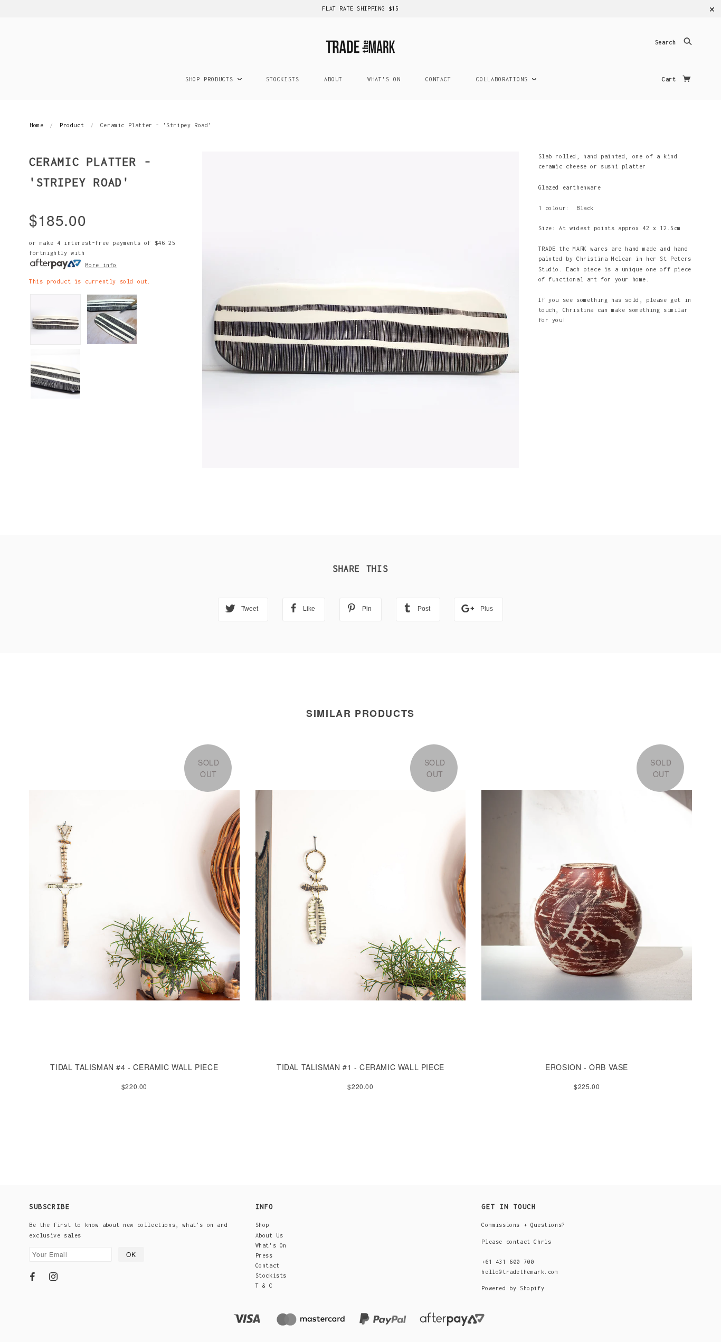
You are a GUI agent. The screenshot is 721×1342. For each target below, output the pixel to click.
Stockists (271, 1275)
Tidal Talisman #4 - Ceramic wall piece (134, 1067)
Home (36, 125)
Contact (267, 1265)
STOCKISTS (282, 79)
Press (264, 1255)
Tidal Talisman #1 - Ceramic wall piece (360, 1067)
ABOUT (333, 79)
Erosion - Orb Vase (586, 1067)
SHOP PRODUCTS (211, 79)
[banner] (360, 45)
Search (667, 43)
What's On (271, 1245)
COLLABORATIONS (504, 79)
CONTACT (438, 79)
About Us (269, 1235)
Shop (262, 1225)
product (72, 125)
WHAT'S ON (384, 79)
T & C (264, 1285)
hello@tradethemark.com (519, 1272)
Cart (670, 79)
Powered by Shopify (512, 1288)
